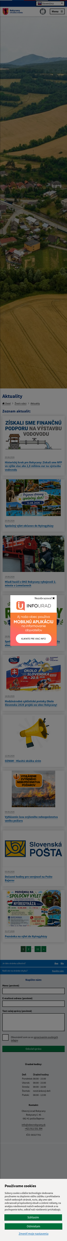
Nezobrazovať (43, 598)
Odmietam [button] (33, 1226)
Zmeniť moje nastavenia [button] (33, 1233)
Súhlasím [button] (33, 1217)
